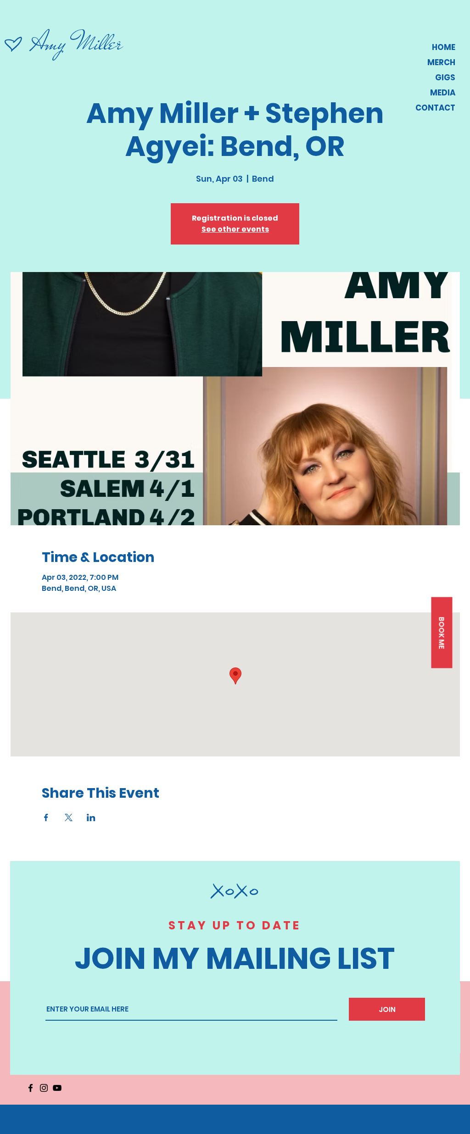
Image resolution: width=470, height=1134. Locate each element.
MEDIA (442, 92)
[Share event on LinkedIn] (91, 817)
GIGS (445, 77)
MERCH (441, 62)
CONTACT (435, 107)
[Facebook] (30, 1088)
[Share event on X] (68, 817)
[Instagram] (44, 1088)
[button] (441, 632)
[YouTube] (57, 1088)
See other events (235, 229)
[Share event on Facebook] (46, 817)
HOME (443, 47)
